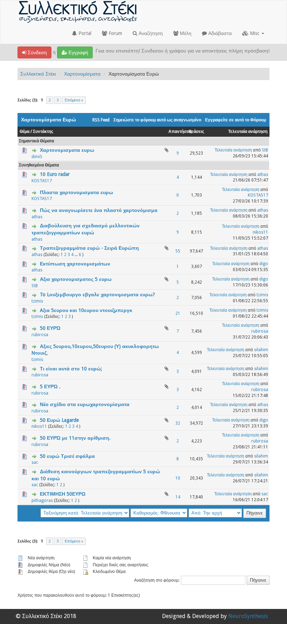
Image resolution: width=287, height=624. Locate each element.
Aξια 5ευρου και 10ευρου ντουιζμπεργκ (86, 310)
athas (262, 174)
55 (177, 251)
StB (265, 150)
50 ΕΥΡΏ (50, 328)
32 (177, 423)
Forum (114, 33)
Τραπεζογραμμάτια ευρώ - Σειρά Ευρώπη (89, 248)
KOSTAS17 (41, 180)
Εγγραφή (77, 52)
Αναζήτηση (150, 33)
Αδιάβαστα (219, 33)
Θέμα (24, 131)
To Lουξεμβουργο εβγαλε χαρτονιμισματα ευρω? (97, 294)
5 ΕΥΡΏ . (50, 386)
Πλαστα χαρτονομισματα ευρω (76, 192)
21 (177, 313)
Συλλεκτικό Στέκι (38, 74)
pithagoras (42, 500)
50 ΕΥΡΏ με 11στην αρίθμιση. (75, 438)
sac (34, 462)
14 (177, 497)
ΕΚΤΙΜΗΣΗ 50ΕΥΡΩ (62, 494)
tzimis (37, 301)
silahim (261, 349)
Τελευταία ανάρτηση (247, 131)
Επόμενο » (74, 100)
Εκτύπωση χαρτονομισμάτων (75, 264)
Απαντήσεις (180, 131)
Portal (84, 33)
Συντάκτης (43, 131)
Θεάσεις (196, 131)
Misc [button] (254, 33)
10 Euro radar (55, 174)
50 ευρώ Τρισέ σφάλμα (67, 456)
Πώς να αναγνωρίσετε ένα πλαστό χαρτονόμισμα (99, 210)
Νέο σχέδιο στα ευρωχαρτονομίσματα (85, 404)
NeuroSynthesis (248, 616)
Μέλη (184, 33)
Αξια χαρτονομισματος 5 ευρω (76, 279)
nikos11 (260, 232)
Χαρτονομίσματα (82, 74)
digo (263, 263)
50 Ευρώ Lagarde (59, 420)
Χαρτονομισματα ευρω (67, 150)
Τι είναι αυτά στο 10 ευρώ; (71, 368)
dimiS (36, 156)
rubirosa (39, 334)
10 (177, 478)
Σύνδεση (36, 52)
